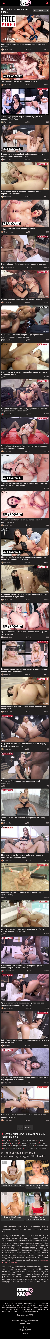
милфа (15, 1146)
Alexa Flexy (7, 674)
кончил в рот (42, 1146)
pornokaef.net (30, 1303)
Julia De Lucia (8, 232)
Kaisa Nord (7, 749)
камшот (6, 1146)
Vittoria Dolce (8, 637)
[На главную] (25, 1295)
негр (5, 1148)
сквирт (14, 1143)
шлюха (14, 1140)
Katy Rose (7, 562)
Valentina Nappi (9, 414)
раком (40, 1140)
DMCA (25, 1333)
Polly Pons (7, 122)
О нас (25, 1327)
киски (42, 1143)
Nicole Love (8, 1120)
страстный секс (27, 1146)
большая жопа (16, 1148)
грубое (6, 1143)
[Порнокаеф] (25, 3)
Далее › (28, 1128)
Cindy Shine (8, 860)
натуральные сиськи (29, 1143)
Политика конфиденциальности (25, 1321)
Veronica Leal (8, 1008)
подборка (29, 1148)
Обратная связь (25, 1324)
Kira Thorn (7, 197)
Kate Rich (7, 1045)
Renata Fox (7, 302)
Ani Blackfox (8, 85)
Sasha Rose (8, 49)
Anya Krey (7, 159)
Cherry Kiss (7, 451)
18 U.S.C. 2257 (25, 1330)
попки (5, 1140)
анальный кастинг (27, 1140)
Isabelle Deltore (9, 267)
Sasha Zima (8, 340)
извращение (41, 1148)
